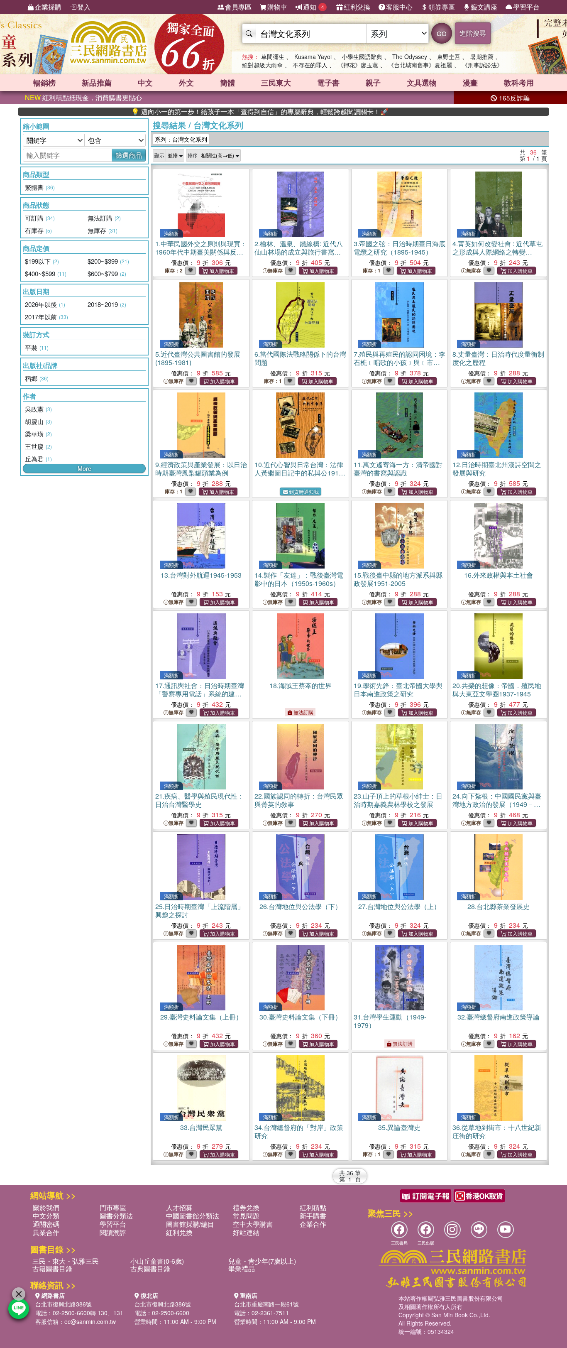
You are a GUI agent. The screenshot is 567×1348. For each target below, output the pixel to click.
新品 (97, 82)
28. (498, 906)
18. (300, 685)
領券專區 (441, 7)
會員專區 (238, 7)
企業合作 (313, 1224)
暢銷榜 (44, 82)
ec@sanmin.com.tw (90, 1321)
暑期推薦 (482, 56)
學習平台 (526, 7)
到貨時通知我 (304, 491)
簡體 (227, 82)
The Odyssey (409, 56)
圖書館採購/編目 (190, 1224)
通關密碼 (46, 1224)
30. (300, 1017)
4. (497, 252)
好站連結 (246, 1232)
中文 (145, 82)
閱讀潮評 (113, 1232)
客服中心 (399, 7)
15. (398, 579)
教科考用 (519, 82)
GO (442, 33)
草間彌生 (272, 56)
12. (496, 469)
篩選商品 (128, 155)
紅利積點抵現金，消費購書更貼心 (83, 97)
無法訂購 (302, 712)
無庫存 (275, 270)
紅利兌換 (357, 7)
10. (299, 473)
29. (201, 1017)
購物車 (277, 7)
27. (399, 906)
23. (398, 800)
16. (498, 575)
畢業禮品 (241, 1268)
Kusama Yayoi (313, 56)
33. (201, 1127)
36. (496, 1131)
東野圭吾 (448, 56)
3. (399, 248)
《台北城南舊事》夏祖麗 (420, 65)
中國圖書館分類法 (192, 1216)
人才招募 (179, 1207)
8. (498, 358)
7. (399, 362)
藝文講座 (484, 7)
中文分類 (46, 1216)
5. (197, 358)
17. (199, 694)
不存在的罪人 (310, 65)
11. (398, 469)
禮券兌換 (246, 1207)
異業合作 (46, 1232)
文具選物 (422, 82)
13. (201, 575)
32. (498, 1017)
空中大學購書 (253, 1224)
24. (496, 804)
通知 (313, 7)
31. (390, 1021)
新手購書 (313, 1216)
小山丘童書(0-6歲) (157, 1261)
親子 (373, 82)
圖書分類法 (116, 1216)
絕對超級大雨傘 (262, 65)
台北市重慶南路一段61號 (266, 1304)
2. (298, 252)
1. (201, 252)
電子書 (328, 82)
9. (201, 469)
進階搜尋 (472, 33)
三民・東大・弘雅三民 (65, 1261)
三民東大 (276, 82)
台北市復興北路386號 (63, 1304)
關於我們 (46, 1207)
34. (298, 1131)
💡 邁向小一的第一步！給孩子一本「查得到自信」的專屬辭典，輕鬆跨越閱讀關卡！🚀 (221, 112)
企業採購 (48, 7)
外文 (186, 82)
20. (496, 690)
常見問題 (246, 1216)
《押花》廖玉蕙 (357, 65)
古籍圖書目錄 (52, 1268)
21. (199, 800)
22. (298, 800)
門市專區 (113, 1207)
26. (300, 906)
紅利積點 (313, 1207)
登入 (83, 7)
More (84, 468)
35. (399, 1127)
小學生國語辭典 (362, 56)
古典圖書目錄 (150, 1268)
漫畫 (470, 82)
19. (398, 690)
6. (300, 358)
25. (199, 910)
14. (298, 579)
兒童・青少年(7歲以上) (262, 1261)
